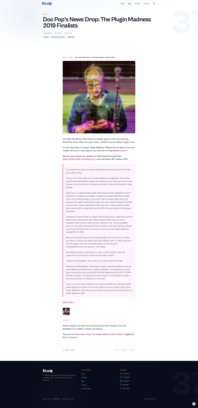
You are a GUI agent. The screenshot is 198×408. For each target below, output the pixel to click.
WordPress (71, 37)
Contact (146, 3)
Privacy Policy (86, 388)
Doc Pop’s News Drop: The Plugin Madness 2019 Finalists (98, 334)
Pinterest (126, 384)
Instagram (126, 381)
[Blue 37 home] (47, 3)
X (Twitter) (126, 377)
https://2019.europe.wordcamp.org (79, 159)
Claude (132, 350)
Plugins (46, 37)
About (123, 3)
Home (65, 57)
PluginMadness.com (118, 151)
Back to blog (69, 350)
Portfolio (137, 3)
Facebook (126, 373)
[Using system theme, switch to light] (154, 3)
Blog (129, 3)
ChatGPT (125, 350)
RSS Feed (126, 388)
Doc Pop (68, 302)
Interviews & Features (58, 37)
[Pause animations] (194, 404)
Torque (74, 337)
